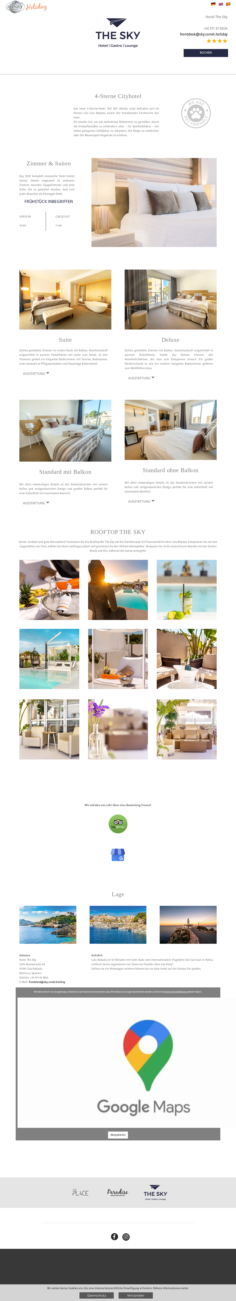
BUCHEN (206, 53)
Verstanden (135, 1295)
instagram (128, 1235)
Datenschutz (96, 1295)
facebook (117, 1235)
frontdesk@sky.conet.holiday (204, 34)
